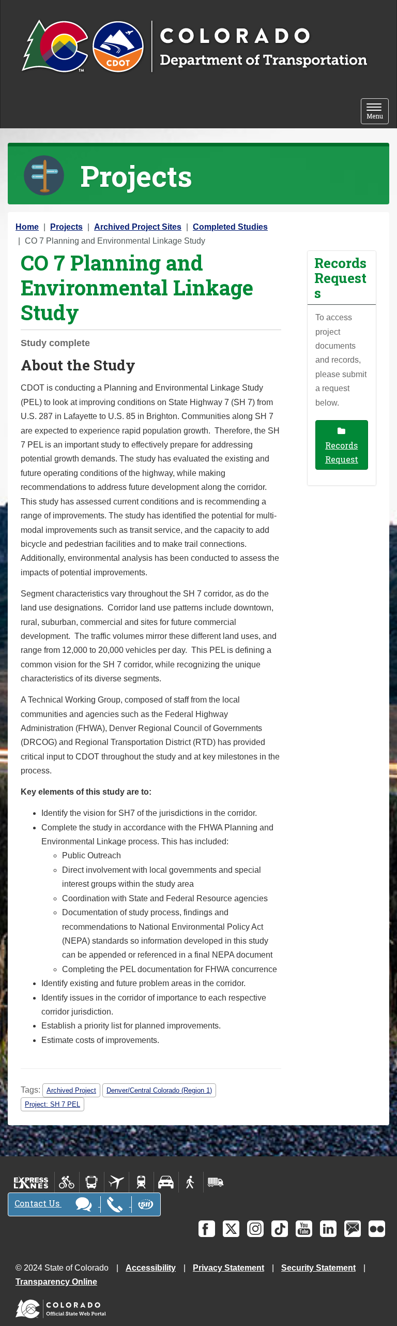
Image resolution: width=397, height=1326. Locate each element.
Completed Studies (230, 226)
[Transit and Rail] (91, 1182)
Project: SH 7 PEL (52, 1104)
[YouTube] (304, 1228)
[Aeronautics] (116, 1182)
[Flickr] (376, 1228)
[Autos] (166, 1182)
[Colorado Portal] (63, 1306)
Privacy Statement (228, 1267)
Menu (378, 112)
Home (27, 226)
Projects (66, 226)
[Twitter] (231, 1228)
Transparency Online (56, 1281)
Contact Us (38, 1203)
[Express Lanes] (31, 1182)
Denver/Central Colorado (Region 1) (159, 1090)
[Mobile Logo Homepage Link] (194, 47)
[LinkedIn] (328, 1228)
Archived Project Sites (137, 226)
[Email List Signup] (352, 1228)
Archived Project (71, 1090)
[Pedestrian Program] (191, 1182)
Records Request (341, 452)
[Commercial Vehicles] (215, 1182)
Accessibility (151, 1267)
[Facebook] (206, 1228)
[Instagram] (255, 1228)
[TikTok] (279, 1228)
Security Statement (318, 1267)
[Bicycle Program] (67, 1182)
